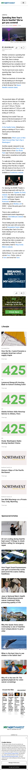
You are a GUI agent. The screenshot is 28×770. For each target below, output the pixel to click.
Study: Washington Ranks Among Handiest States (11, 442)
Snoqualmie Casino (13, 227)
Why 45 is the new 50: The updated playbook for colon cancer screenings (12, 680)
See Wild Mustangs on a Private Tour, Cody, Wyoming (14, 500)
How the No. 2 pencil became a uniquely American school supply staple (13, 353)
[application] (14, 180)
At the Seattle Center (8, 127)
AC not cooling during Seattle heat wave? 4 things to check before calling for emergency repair (13, 542)
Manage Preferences (14, 762)
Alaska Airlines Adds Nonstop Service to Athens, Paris (13, 413)
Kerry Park (19, 148)
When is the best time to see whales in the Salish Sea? (12, 654)
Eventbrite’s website (16, 172)
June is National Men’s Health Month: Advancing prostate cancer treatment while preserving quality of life (13, 599)
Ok (26, 737)
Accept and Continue (14, 767)
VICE (5, 197)
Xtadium (4, 199)
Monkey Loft (17, 204)
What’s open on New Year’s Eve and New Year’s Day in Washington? (14, 140)
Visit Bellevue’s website (15, 217)
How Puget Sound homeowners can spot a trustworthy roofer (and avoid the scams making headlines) (13, 570)
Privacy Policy (15, 753)
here (8, 255)
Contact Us (14, 734)
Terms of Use (7, 753)
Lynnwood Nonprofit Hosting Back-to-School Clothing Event (13, 383)
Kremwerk (5, 201)
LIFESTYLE (4, 14)
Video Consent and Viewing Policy (10, 756)
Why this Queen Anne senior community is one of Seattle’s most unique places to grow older (13, 628)
